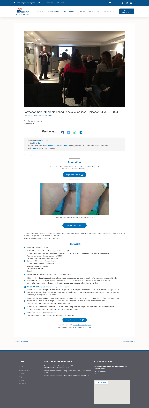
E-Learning (22, 383)
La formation (69, 11)
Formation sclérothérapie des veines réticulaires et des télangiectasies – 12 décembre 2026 (63, 367)
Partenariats (94, 11)
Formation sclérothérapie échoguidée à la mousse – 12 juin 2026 (67, 375)
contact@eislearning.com (82, 325)
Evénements (108, 11)
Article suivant (129, 342)
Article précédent (21, 342)
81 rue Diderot (99, 369)
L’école (40, 11)
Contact (82, 11)
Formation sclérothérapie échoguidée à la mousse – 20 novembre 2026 (67, 371)
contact (21, 380)
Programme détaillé (73, 175)
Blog (20, 377)
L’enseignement (53, 11)
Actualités (28, 116)
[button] (110, 2)
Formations (37, 116)
